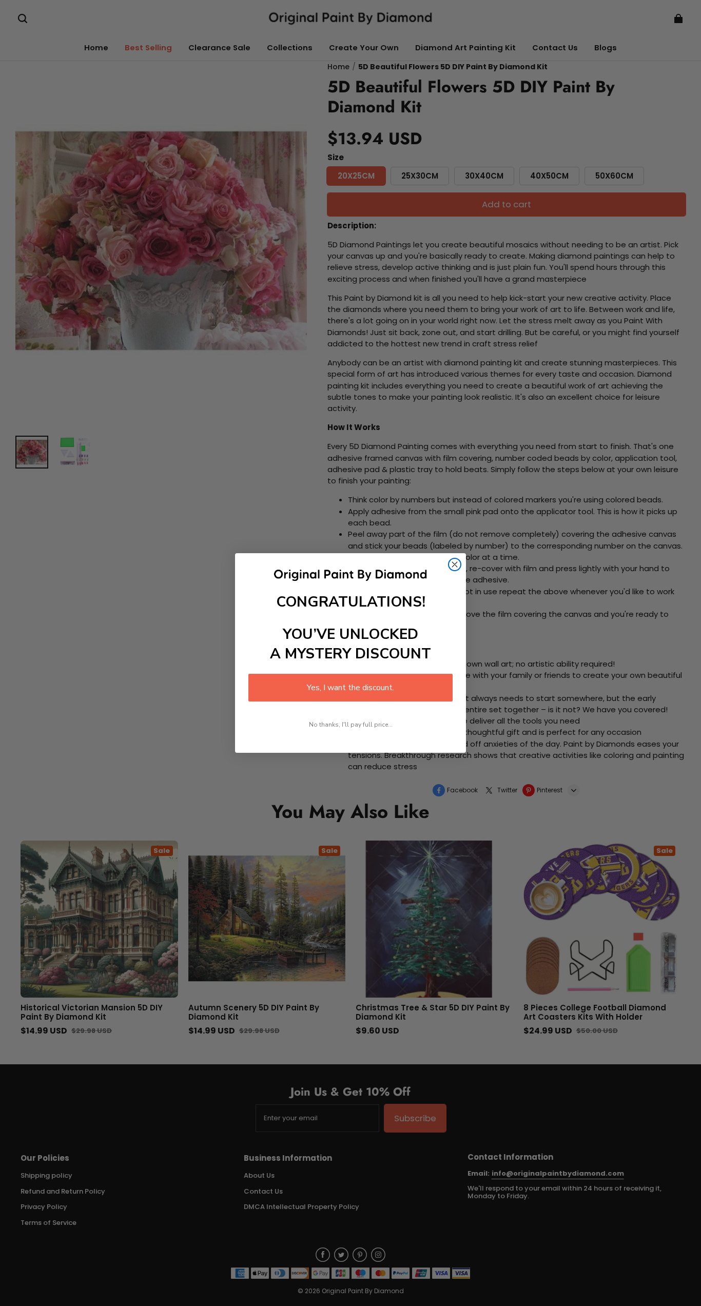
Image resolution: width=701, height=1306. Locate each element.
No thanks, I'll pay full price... (351, 724)
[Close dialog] (455, 564)
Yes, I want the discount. (350, 687)
